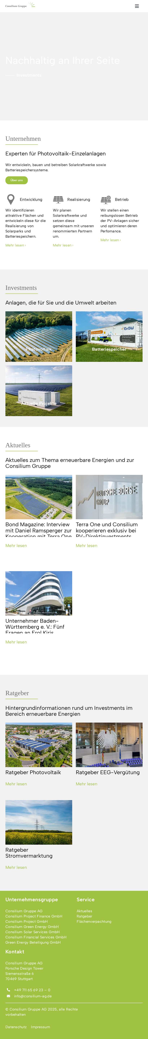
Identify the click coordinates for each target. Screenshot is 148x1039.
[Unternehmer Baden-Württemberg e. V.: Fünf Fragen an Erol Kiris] (38, 593)
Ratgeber (17, 693)
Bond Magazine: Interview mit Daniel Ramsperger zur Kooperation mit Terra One (38, 530)
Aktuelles (17, 445)
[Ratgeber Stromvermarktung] (38, 822)
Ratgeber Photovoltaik (33, 772)
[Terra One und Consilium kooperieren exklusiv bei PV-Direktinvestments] (109, 497)
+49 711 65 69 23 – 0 (32, 990)
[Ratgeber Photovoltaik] (38, 745)
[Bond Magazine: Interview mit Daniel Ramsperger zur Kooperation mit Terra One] (38, 497)
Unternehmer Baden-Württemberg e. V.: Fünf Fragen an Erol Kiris (34, 626)
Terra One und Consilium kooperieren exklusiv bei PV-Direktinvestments (107, 530)
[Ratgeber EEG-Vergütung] (109, 745)
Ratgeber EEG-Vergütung (108, 772)
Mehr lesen (16, 545)
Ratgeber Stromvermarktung (29, 852)
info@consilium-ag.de (33, 996)
